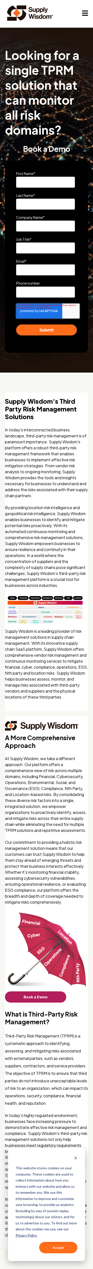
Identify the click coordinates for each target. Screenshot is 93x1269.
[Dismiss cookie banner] (75, 1159)
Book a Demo (36, 997)
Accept (58, 1247)
